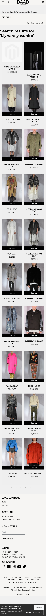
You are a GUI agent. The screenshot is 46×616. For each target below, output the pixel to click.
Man (27, 594)
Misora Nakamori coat (12, 165)
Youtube (19, 566)
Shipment (37, 577)
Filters (5, 17)
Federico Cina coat (12, 120)
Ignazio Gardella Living (12, 68)
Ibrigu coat (11, 209)
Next (34, 486)
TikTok (8, 566)
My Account (7, 516)
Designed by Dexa (28, 590)
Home (4, 12)
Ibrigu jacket (34, 386)
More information (34, 612)
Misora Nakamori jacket (12, 430)
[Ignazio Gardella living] (12, 52)
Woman (20, 594)
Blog (4, 502)
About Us (8, 577)
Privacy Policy (31, 582)
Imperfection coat (34, 164)
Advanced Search (23, 577)
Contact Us (16, 582)
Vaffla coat (12, 386)
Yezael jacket (12, 473)
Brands (5, 505)
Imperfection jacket (34, 473)
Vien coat (12, 254)
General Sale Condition (29, 580)
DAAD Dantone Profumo (34, 76)
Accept (39, 607)
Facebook (14, 566)
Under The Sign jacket (34, 430)
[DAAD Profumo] (34, 56)
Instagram (3, 566)
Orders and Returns (11, 519)
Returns (12, 580)
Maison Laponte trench (34, 121)
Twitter (24, 566)
